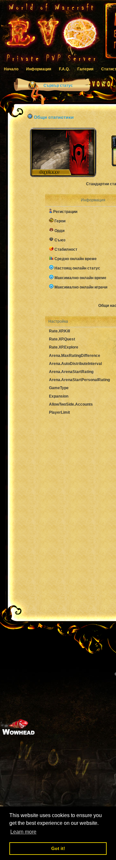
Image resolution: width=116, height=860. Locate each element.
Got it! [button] (58, 848)
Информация (38, 69)
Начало (11, 69)
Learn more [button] (23, 832)
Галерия (85, 69)
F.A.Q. (64, 69)
